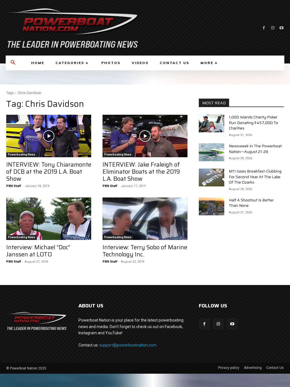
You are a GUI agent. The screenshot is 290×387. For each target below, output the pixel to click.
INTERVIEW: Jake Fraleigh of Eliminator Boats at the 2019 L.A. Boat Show (141, 171)
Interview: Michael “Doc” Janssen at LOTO (38, 251)
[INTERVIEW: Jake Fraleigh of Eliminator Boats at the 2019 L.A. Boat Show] (145, 136)
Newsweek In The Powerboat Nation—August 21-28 (255, 149)
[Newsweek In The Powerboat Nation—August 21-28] (211, 152)
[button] (13, 63)
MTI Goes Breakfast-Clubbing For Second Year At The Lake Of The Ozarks (255, 176)
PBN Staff (13, 186)
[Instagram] (273, 28)
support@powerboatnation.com (128, 345)
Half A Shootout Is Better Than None (251, 203)
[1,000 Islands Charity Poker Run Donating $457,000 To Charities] (211, 123)
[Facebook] (264, 28)
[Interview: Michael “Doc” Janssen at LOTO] (48, 218)
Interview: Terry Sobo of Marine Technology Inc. (145, 251)
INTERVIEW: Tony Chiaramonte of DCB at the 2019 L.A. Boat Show (48, 171)
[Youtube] (281, 28)
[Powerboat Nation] (72, 28)
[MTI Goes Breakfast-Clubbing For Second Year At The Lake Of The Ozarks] (211, 177)
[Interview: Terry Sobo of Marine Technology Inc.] (145, 218)
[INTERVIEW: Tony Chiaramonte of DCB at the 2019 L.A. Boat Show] (48, 136)
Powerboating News (21, 154)
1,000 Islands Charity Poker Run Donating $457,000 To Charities (253, 122)
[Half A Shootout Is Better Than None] (211, 206)
